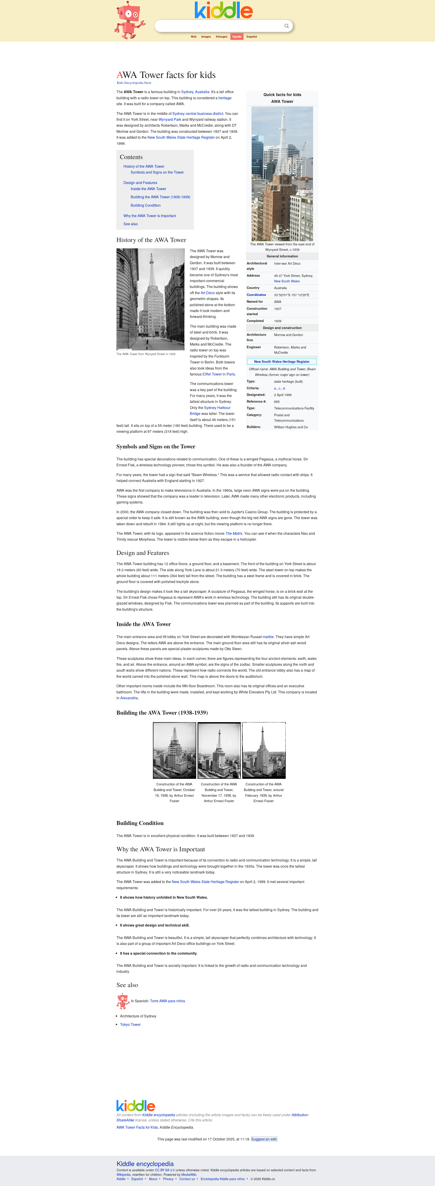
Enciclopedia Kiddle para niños (223, 1178)
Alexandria (129, 697)
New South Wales (287, 280)
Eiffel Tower (212, 374)
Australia (202, 91)
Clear (277, 26)
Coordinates (256, 294)
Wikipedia (123, 1174)
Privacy (168, 1178)
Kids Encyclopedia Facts (134, 82)
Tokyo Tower (130, 1024)
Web (193, 36)
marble (268, 636)
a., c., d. (280, 388)
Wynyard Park (170, 119)
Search (286, 26)
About (153, 1178)
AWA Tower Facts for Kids (137, 1127)
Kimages (221, 36)
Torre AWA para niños (167, 1000)
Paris (231, 374)
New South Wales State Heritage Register (181, 137)
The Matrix (233, 533)
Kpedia (237, 36)
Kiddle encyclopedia (158, 1114)
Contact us (187, 1178)
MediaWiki (188, 1174)
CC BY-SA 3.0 (165, 1170)
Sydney (187, 91)
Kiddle (121, 1178)
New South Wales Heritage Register (282, 361)
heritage (225, 97)
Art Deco (208, 292)
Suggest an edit (263, 1138)
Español (251, 36)
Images (206, 36)
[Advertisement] (217, 54)
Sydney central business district (197, 113)
